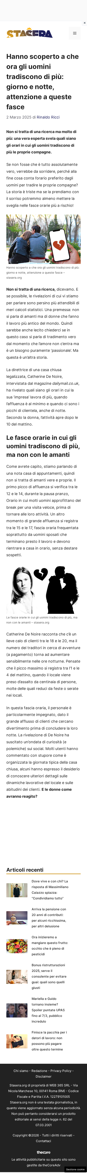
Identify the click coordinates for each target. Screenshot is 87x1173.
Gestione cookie (75, 1169)
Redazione (39, 1071)
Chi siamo (21, 1071)
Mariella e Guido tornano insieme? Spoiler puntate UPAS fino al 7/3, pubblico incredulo (48, 1010)
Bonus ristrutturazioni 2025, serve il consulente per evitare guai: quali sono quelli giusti (49, 976)
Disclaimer (44, 1076)
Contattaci (43, 1141)
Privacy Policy (60, 1071)
